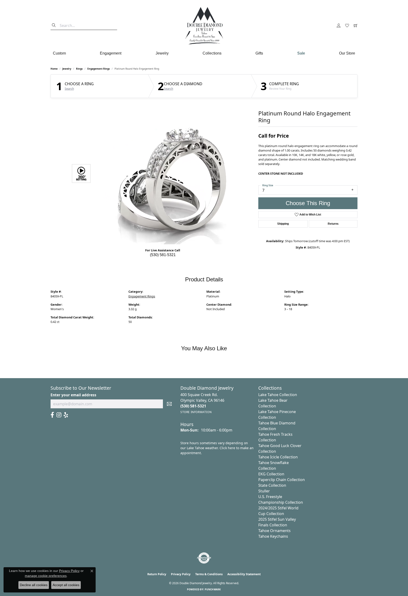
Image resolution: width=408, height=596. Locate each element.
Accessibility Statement (244, 574)
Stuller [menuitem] (264, 491)
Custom (59, 53)
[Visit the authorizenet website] (204, 558)
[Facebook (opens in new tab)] (52, 415)
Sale (301, 53)
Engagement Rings (98, 68)
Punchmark (213, 589)
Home (54, 68)
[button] (338, 25)
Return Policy (156, 574)
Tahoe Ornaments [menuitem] (274, 530)
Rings (79, 68)
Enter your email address (73, 395)
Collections (212, 53)
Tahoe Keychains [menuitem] (273, 536)
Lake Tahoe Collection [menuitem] (277, 394)
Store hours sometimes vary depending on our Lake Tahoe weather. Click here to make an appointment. (217, 448)
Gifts (259, 53)
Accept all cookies (66, 585)
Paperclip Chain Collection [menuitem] (281, 479)
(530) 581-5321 (163, 255)
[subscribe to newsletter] (169, 403)
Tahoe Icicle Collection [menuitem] (278, 457)
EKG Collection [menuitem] (271, 474)
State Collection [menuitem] (272, 485)
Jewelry (162, 53)
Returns (333, 223)
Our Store (347, 53)
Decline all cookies (33, 585)
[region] (161, 173)
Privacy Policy (181, 574)
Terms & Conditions (209, 574)
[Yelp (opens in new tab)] (66, 415)
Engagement (110, 53)
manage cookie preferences (46, 576)
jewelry (66, 68)
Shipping (283, 223)
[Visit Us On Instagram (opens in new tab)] (58, 415)
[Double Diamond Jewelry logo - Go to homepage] (204, 25)
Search (69, 88)
